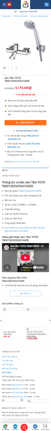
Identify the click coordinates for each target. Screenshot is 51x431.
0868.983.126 (17, 388)
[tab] (25, 170)
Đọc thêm (24, 293)
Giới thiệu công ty (9, 356)
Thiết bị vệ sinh (20, 16)
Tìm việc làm (7, 360)
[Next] (44, 41)
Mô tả (4, 170)
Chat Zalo (15, 429)
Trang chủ (6, 16)
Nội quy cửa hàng (9, 368)
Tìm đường (5, 429)
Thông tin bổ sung (10, 175)
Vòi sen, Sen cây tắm (39, 16)
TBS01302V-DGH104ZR (30, 190)
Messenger (35, 429)
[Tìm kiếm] (47, 4)
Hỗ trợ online (45, 429)
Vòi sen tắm (17, 161)
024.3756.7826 (17, 392)
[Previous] (6, 41)
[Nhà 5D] (25, 4)
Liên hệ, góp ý (8, 364)
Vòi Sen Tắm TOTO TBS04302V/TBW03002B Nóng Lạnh (37, 333)
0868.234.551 (17, 384)
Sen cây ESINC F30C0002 (9, 333)
